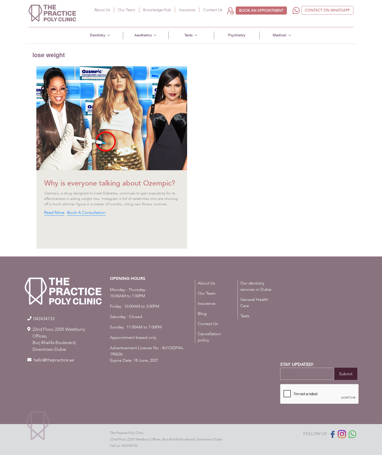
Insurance (187, 9)
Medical (279, 35)
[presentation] (319, 394)
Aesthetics (143, 35)
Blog (202, 313)
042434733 (129, 445)
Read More (54, 212)
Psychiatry (236, 35)
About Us (102, 9)
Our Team (126, 9)
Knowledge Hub (157, 9)
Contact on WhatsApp (327, 10)
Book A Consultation (86, 212)
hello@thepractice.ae (54, 360)
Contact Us (212, 9)
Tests (189, 35)
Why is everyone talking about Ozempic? (109, 183)
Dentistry (97, 35)
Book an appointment (261, 10)
